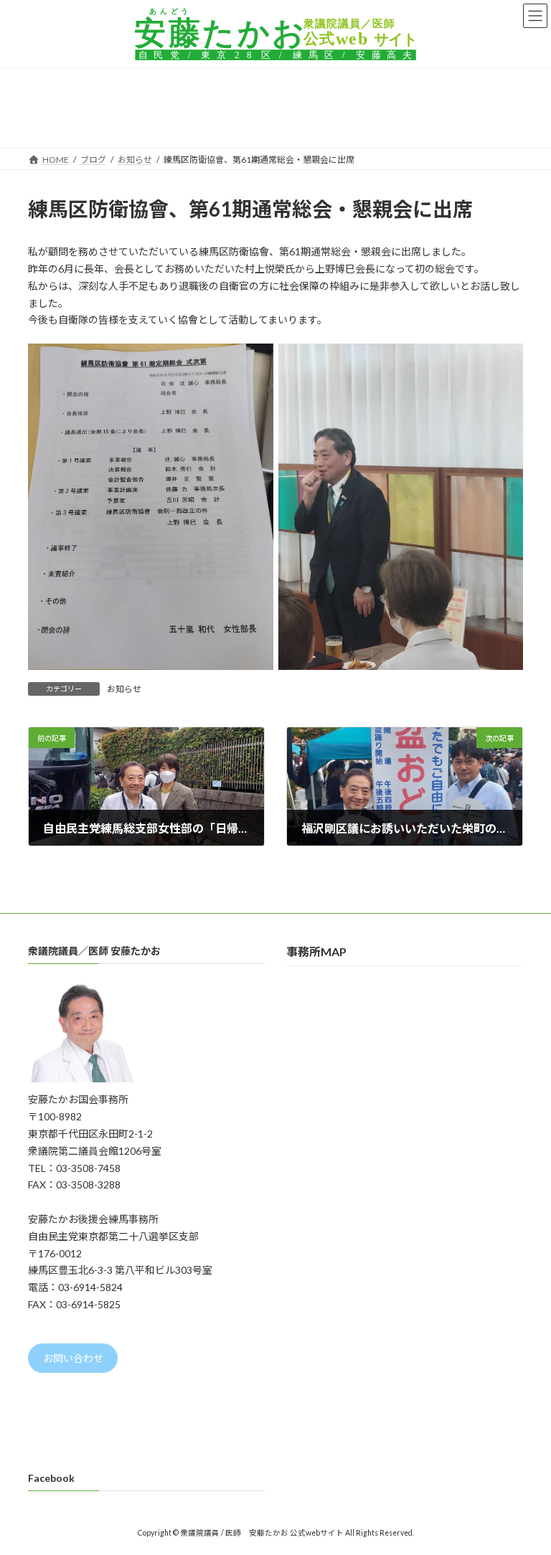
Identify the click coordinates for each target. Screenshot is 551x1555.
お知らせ (124, 689)
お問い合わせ (73, 1358)
